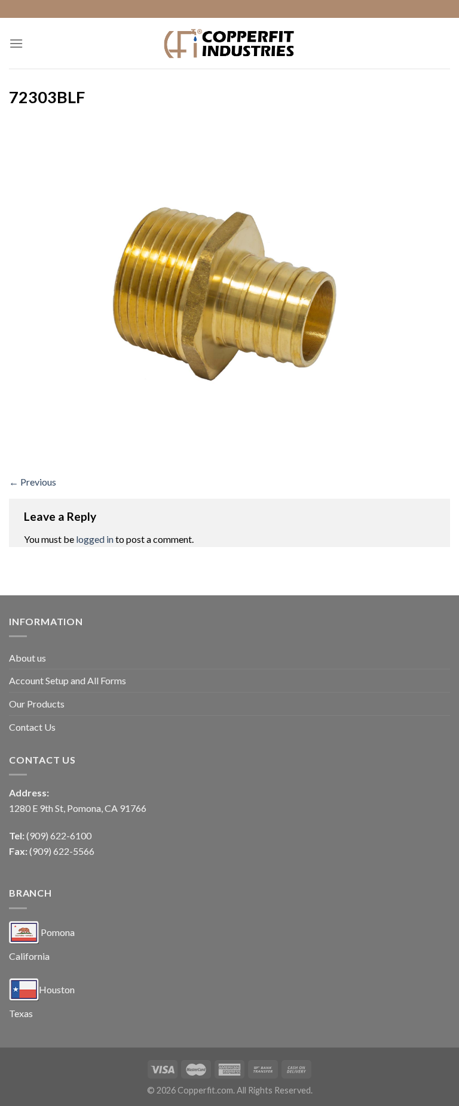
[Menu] (16, 43)
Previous (32, 481)
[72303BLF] (229, 293)
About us (27, 657)
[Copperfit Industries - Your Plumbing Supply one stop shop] (229, 43)
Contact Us (32, 727)
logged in (95, 539)
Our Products (37, 703)
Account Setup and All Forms (67, 680)
